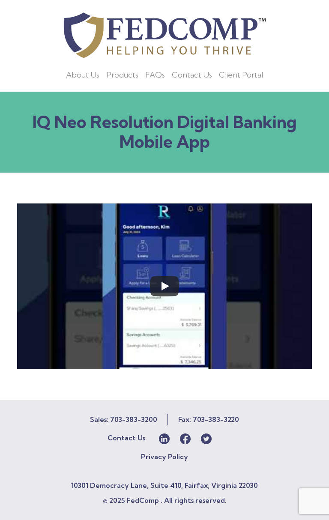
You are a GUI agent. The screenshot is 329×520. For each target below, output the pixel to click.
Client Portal (241, 75)
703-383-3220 (216, 419)
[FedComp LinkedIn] (164, 437)
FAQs (155, 75)
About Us (82, 75)
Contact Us (192, 75)
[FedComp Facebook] (185, 437)
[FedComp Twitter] (206, 437)
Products (122, 75)
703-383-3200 (133, 419)
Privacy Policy (164, 456)
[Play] (164, 286)
